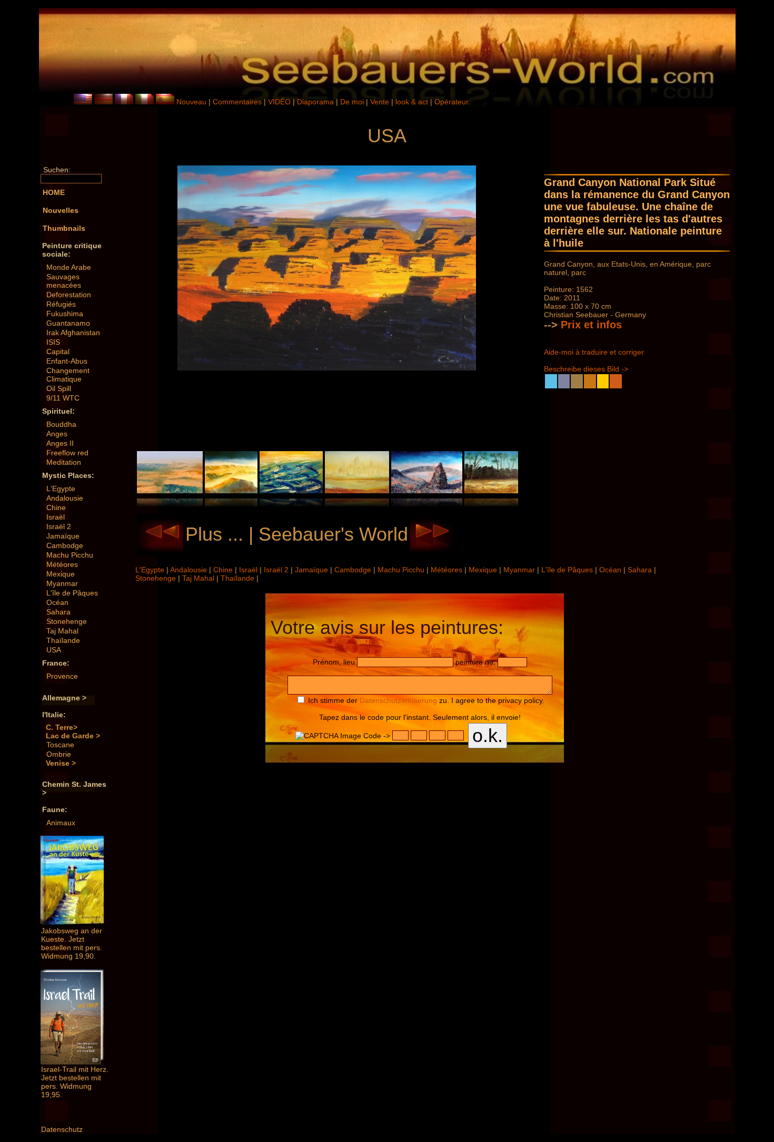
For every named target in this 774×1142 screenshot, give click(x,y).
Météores (62, 564)
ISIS (53, 342)
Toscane (60, 744)
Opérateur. (452, 101)
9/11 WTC (63, 398)
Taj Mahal (62, 631)
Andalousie (64, 498)
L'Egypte (60, 488)
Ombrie (58, 754)
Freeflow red (67, 452)
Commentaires (237, 101)
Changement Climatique (68, 374)
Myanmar (62, 583)
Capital (58, 351)
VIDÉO (279, 101)
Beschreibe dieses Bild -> (586, 369)
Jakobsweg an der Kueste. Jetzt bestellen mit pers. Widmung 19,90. (71, 943)
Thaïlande (63, 640)
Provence (62, 676)
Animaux (60, 822)
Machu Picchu (69, 555)
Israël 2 (58, 526)
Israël (55, 517)
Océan (57, 602)
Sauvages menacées (63, 280)
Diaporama (315, 101)
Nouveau (191, 101)
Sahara (58, 612)
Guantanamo (68, 323)
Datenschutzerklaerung (398, 700)
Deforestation (68, 294)
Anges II (60, 443)
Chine (56, 507)
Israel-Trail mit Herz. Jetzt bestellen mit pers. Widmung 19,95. (74, 1082)
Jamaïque (63, 536)
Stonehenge (66, 621)
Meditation (63, 462)
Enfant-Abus (66, 361)
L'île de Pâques (72, 593)
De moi (352, 101)
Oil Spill (58, 388)
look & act (412, 101)
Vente (379, 101)
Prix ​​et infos (591, 324)
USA (53, 650)
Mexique (60, 574)
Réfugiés (61, 304)
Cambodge (64, 545)
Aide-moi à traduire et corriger (594, 352)
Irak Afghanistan (73, 332)
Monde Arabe (68, 267)
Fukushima (64, 313)
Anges (56, 434)
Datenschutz (62, 1129)
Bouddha (61, 424)
